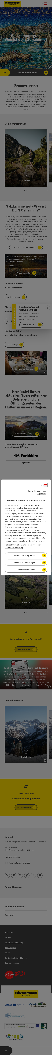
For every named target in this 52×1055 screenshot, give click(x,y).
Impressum (41, 493)
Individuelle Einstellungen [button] (24, 562)
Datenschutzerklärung (37, 491)
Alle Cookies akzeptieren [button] (24, 555)
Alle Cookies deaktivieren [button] (24, 569)
